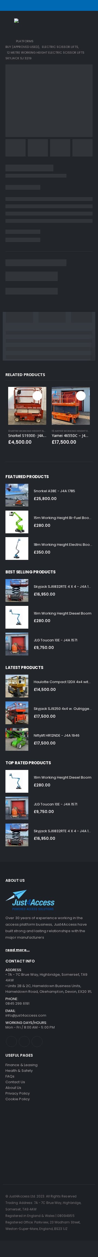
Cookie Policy (17, 1099)
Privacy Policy (17, 1093)
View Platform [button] (37, 396)
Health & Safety (19, 1070)
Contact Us (15, 1082)
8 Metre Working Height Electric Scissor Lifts (39, 431)
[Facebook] (75, 5)
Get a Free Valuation (65, 1159)
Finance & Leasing (21, 1064)
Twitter (24, 1041)
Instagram (37, 1041)
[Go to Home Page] (6, 41)
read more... (17, 949)
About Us (13, 1087)
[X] (82, 5)
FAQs (9, 1076)
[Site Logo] (25, 22)
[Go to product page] (27, 406)
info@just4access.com (25, 1015)
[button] (9, 23)
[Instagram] (89, 5)
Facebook (11, 1041)
